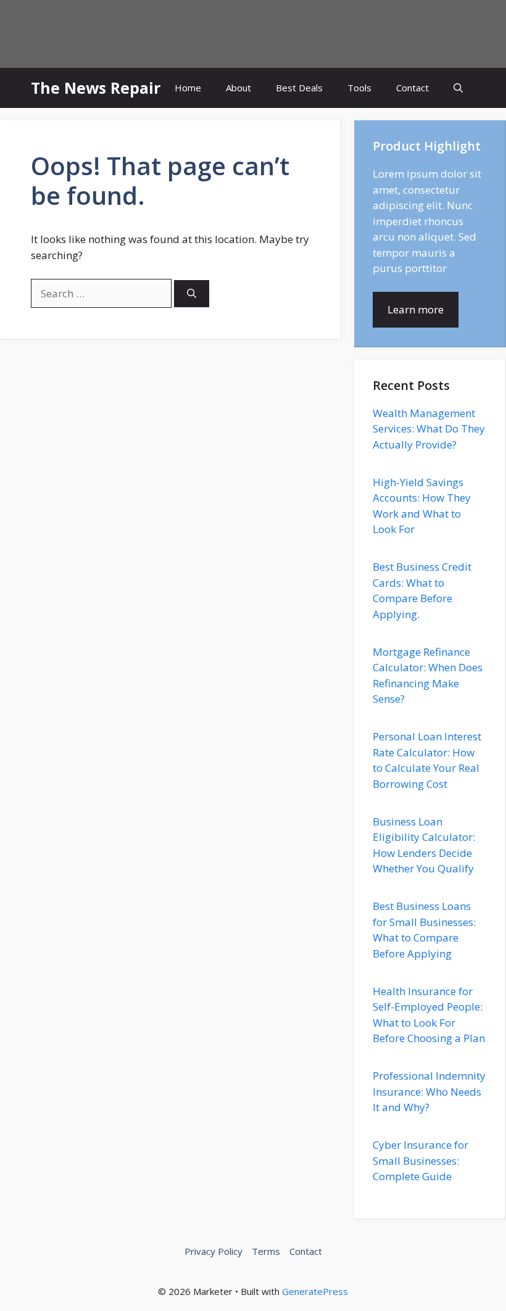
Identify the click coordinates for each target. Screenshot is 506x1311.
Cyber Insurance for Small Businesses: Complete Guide (420, 1160)
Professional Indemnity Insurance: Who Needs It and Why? (429, 1091)
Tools (359, 87)
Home (188, 87)
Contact (412, 87)
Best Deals (299, 87)
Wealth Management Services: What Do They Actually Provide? (429, 429)
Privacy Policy (214, 1251)
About (238, 87)
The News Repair (95, 87)
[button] (458, 88)
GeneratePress (315, 1291)
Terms (266, 1251)
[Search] (191, 294)
